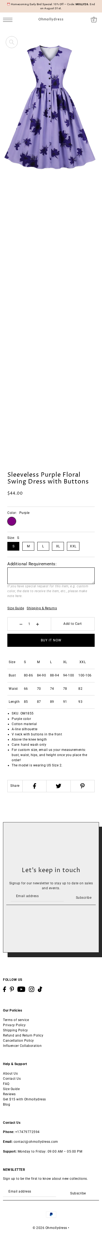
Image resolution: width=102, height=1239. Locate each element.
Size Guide (15, 608)
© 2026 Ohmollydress (50, 1228)
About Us (10, 1073)
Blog (6, 1104)
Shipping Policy (15, 1030)
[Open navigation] (9, 20)
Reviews (9, 1094)
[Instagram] (31, 989)
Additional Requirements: (32, 563)
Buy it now (51, 640)
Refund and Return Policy (23, 1035)
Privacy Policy (14, 1025)
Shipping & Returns (42, 608)
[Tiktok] (40, 989)
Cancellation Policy (18, 1041)
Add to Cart (72, 624)
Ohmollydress (51, 19)
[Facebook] (34, 786)
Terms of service (16, 1020)
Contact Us (12, 1079)
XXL (73, 546)
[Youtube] (21, 989)
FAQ (6, 1084)
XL (58, 546)
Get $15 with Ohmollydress (24, 1099)
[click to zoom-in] (12, 42)
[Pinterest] (82, 786)
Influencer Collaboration (22, 1046)
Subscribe (83, 898)
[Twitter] (58, 786)
